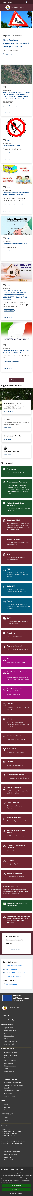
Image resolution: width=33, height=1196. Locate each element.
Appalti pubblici (8, 1063)
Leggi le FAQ (7, 1157)
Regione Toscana (7, 2)
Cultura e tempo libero (10, 1055)
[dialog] (16, 1181)
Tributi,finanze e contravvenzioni (13, 1085)
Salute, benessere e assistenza (12, 1090)
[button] (16, 1193)
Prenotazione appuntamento (12, 1152)
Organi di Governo (9, 1028)
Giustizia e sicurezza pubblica (12, 1082)
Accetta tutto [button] (16, 1185)
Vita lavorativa (8, 1058)
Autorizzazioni (8, 1093)
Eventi (6, 1120)
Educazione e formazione (11, 1080)
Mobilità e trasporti (9, 1071)
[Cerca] (29, 7)
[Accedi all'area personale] (26, 2)
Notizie (8, 187)
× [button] (31, 1168)
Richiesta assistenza (10, 1160)
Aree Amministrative (10, 1030)
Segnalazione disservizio (11, 1154)
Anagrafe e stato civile (10, 1052)
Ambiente (6, 1088)
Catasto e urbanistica (10, 1066)
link (11, 1182)
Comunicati (7, 1107)
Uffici (5, 1033)
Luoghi (6, 1117)
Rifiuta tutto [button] (16, 1189)
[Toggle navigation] (3, 7)
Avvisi (8, 36)
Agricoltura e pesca (9, 1096)
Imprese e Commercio (10, 1060)
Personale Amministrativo (11, 1041)
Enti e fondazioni (9, 1036)
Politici (6, 1039)
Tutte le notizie (15, 380)
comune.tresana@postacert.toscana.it (15, 1142)
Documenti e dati (9, 1044)
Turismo (6, 1069)
